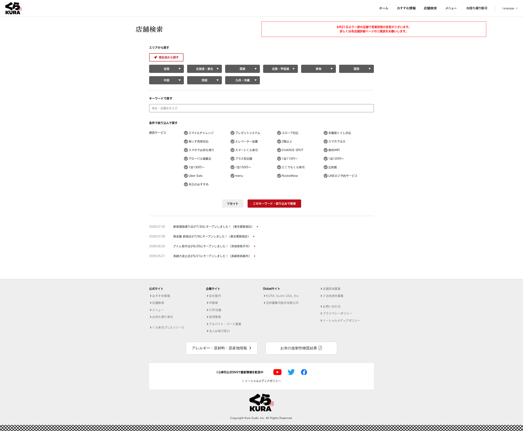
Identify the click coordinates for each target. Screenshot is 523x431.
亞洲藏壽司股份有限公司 (282, 302)
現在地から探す (169, 57)
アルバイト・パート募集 (225, 324)
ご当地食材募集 (333, 295)
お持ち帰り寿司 (162, 316)
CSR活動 (215, 309)
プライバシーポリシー (337, 313)
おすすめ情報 (161, 295)
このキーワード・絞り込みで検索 (274, 203)
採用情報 (215, 316)
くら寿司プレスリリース (168, 327)
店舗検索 (158, 302)
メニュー (158, 309)
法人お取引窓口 (219, 331)
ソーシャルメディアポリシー (342, 320)
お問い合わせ (332, 306)
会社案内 (215, 295)
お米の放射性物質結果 (298, 348)
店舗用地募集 (332, 288)
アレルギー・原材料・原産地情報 (219, 348)
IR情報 (213, 302)
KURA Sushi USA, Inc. (282, 295)
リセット (232, 203)
